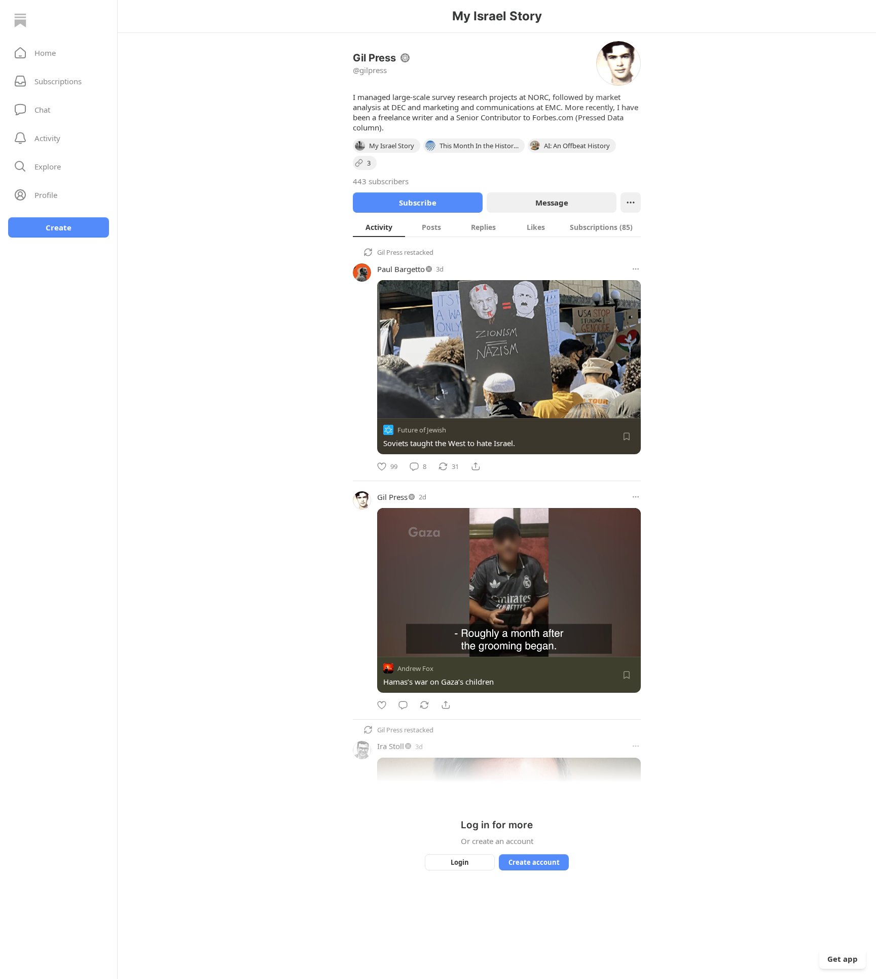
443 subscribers (381, 181)
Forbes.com (552, 117)
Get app (842, 959)
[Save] (626, 436)
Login (460, 862)
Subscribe (417, 202)
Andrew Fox (415, 668)
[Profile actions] (630, 202)
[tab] (379, 227)
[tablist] (497, 227)
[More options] (636, 269)
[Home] (20, 20)
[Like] (381, 705)
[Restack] (424, 705)
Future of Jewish (421, 429)
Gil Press (390, 252)
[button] (58, 53)
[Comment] (403, 705)
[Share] (475, 466)
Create (58, 227)
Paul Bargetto (401, 269)
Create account (534, 862)
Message (551, 202)
